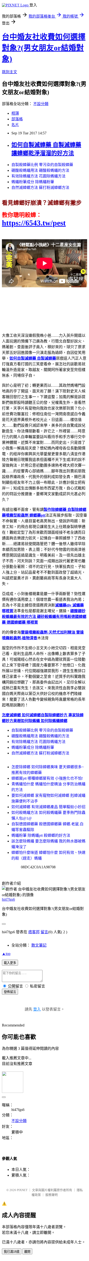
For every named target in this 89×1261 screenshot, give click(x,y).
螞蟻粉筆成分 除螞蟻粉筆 (32, 182)
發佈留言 (10, 992)
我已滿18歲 (11, 1251)
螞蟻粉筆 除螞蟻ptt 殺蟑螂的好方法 (40, 835)
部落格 (17, 119)
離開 (27, 1251)
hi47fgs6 (8, 899)
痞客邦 (34, 932)
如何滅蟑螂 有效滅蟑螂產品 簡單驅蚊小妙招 (48, 807)
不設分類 (40, 104)
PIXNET (22, 1190)
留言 (44, 932)
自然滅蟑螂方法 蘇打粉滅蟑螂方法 (40, 188)
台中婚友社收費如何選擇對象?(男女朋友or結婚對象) (43, 48)
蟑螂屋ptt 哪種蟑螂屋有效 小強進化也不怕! (47, 778)
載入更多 (10, 963)
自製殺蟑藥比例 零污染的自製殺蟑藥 (42, 165)
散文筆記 (39, 945)
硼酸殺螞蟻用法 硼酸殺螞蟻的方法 (40, 170)
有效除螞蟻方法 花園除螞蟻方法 (38, 176)
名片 (15, 125)
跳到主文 (9, 72)
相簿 (15, 113)
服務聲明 (51, 1195)
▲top (6, 954)
